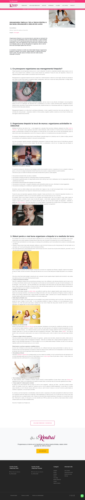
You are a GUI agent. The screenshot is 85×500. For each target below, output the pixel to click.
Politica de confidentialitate (37, 495)
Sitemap (66, 475)
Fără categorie (16, 32)
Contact (72, 5)
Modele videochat (57, 479)
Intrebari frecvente (68, 474)
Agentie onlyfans (56, 483)
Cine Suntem (67, 470)
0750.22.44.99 (14, 1)
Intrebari (50, 5)
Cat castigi (65, 5)
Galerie (58, 5)
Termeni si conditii (25, 495)
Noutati (44, 5)
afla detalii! (42, 451)
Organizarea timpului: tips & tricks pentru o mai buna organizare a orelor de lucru (49, 9)
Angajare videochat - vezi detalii (42, 423)
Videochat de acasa (68, 472)
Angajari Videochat (34, 5)
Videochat (24, 5)
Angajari (55, 470)
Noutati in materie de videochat (31, 9)
